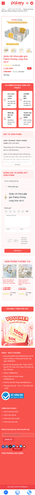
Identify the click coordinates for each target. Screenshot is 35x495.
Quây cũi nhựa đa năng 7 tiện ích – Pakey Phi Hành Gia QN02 (24, 282)
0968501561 (13, 373)
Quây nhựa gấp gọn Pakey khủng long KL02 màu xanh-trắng (9, 281)
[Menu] (3, 3)
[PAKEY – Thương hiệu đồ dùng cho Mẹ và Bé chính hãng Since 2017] (17, 3)
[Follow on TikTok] (10, 446)
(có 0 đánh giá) (16, 65)
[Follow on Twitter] (13, 446)
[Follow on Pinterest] (17, 446)
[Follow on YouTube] (24, 446)
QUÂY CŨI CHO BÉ (14, 9)
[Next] (28, 32)
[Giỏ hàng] (31, 3)
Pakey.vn (25, 486)
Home (3, 9)
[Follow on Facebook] (3, 446)
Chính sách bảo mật (10, 422)
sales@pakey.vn (26, 382)
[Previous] (6, 32)
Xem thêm (17, 164)
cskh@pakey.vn (9, 379)
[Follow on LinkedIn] (20, 446)
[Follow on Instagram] (6, 446)
